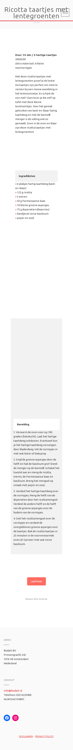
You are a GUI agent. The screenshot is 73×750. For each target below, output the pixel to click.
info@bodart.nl (13, 690)
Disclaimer (26, 736)
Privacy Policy (44, 736)
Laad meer (36, 581)
